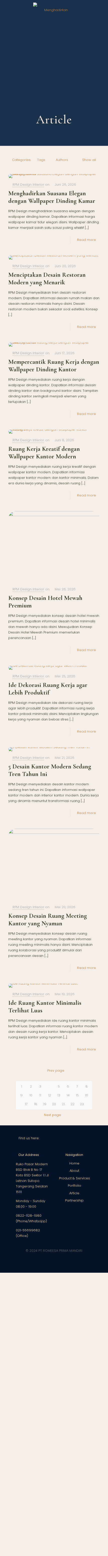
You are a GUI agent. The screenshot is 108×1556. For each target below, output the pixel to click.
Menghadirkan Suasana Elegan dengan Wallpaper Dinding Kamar (51, 197)
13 (58, 1095)
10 (30, 1095)
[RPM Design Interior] (54, 10)
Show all (89, 159)
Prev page (55, 1070)
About (74, 1170)
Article (74, 1193)
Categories (21, 159)
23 (82, 1104)
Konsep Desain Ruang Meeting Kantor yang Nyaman (47, 919)
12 (49, 1095)
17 (26, 1104)
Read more (86, 239)
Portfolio (74, 1185)
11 (40, 1095)
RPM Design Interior (28, 184)
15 (77, 1095)
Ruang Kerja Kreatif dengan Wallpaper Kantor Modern (44, 452)
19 (44, 1104)
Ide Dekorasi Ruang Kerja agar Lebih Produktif (47, 688)
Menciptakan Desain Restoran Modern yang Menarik (47, 278)
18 (35, 1104)
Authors (62, 159)
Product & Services (74, 1178)
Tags (41, 159)
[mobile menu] (101, 10)
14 (68, 1095)
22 (73, 1104)
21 (63, 1104)
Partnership (74, 1200)
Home (74, 1163)
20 (54, 1104)
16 (86, 1095)
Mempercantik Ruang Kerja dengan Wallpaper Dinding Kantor (53, 365)
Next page (52, 1115)
